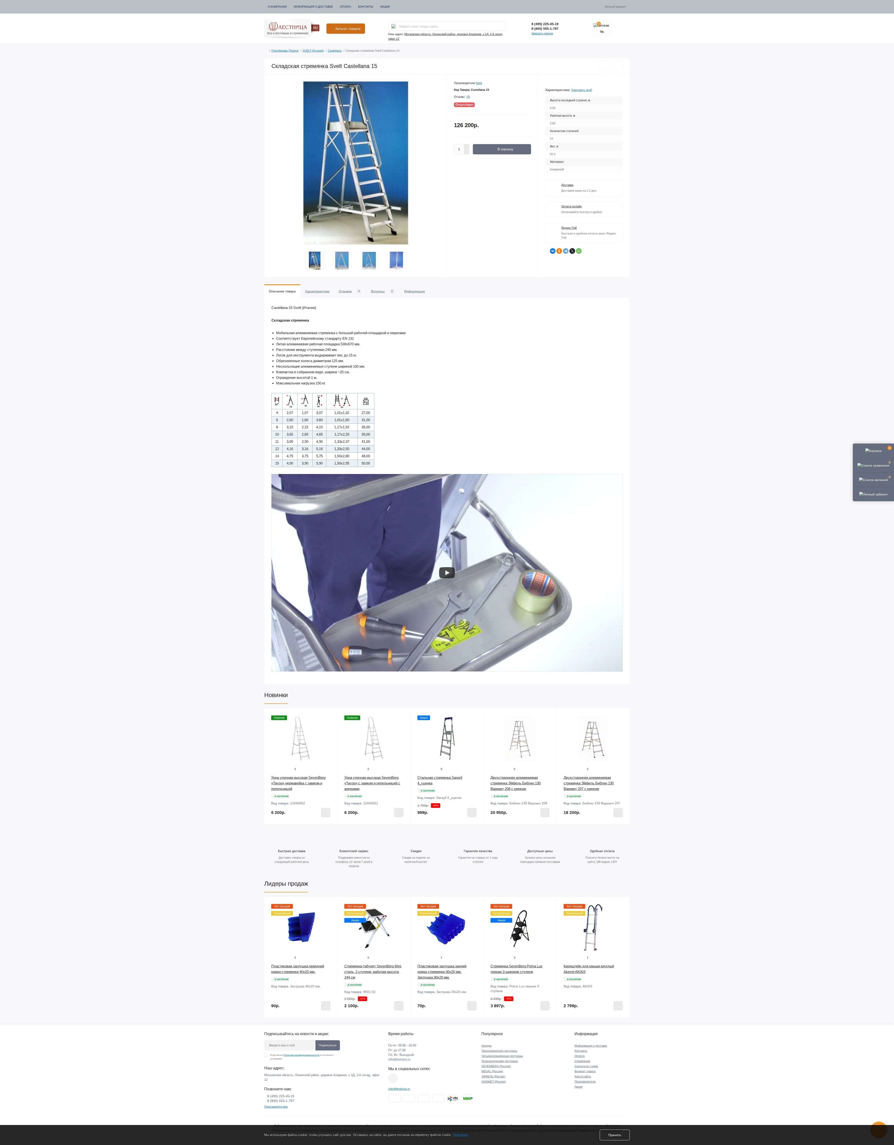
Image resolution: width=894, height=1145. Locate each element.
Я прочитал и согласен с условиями (302, 1057)
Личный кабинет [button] (615, 6)
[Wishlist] (330, 724)
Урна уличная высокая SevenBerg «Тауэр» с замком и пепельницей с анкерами (372, 783)
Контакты (365, 6)
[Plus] (466, 146)
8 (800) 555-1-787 (545, 28)
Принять (614, 1135)
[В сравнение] (617, 66)
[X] (572, 251)
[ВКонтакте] (552, 251)
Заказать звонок (542, 33)
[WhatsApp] (579, 251)
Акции (385, 6)
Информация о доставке (313, 6)
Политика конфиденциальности (301, 1055)
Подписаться (327, 1045)
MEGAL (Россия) (492, 1071)
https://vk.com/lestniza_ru (393, 1078)
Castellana (335, 50)
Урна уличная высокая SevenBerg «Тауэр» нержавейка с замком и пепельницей (298, 783)
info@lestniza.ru (399, 1059)
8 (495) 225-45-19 (545, 24)
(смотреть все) (581, 90)
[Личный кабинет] (873, 494)
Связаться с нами (586, 1066)
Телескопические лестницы (499, 1061)
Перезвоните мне (276, 1106)
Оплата (345, 6)
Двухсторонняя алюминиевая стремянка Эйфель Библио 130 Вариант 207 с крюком (589, 783)
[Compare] (330, 733)
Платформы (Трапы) (285, 50)
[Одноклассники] (559, 251)
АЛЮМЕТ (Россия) (493, 1081)
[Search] (393, 26)
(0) (468, 96)
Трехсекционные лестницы (499, 1051)
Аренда (486, 1045)
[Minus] (466, 152)
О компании (277, 6)
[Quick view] (330, 715)
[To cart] (325, 812)
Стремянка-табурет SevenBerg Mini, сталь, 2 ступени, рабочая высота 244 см (373, 971)
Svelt (479, 83)
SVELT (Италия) (313, 50)
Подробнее (460, 1135)
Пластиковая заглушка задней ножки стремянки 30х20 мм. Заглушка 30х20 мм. (441, 971)
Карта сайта (583, 1076)
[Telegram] (566, 251)
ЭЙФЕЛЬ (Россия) (493, 1076)
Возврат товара (585, 1071)
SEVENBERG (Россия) (496, 1066)
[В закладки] (603, 66)
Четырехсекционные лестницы (502, 1056)
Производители (585, 1081)
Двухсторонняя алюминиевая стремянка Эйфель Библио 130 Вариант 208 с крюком (516, 783)
